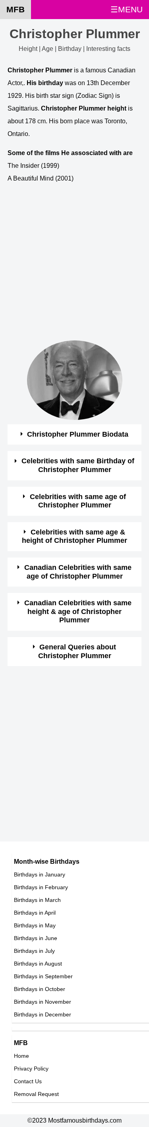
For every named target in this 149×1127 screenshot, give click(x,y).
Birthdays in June (35, 938)
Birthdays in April (35, 912)
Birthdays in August (38, 963)
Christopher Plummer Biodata (77, 434)
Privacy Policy (31, 1068)
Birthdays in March (37, 900)
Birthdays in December (42, 1014)
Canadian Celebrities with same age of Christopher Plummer (78, 572)
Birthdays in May (35, 925)
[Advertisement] (74, 265)
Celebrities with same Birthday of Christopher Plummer (77, 465)
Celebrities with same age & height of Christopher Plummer (74, 536)
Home (21, 1056)
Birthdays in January (39, 874)
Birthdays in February (41, 887)
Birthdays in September (43, 976)
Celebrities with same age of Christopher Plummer (78, 501)
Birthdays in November (42, 1002)
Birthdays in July (34, 951)
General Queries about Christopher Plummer (77, 651)
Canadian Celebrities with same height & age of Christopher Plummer (78, 611)
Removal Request (36, 1094)
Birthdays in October (39, 989)
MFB (15, 9)
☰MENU (126, 9)
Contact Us (28, 1081)
